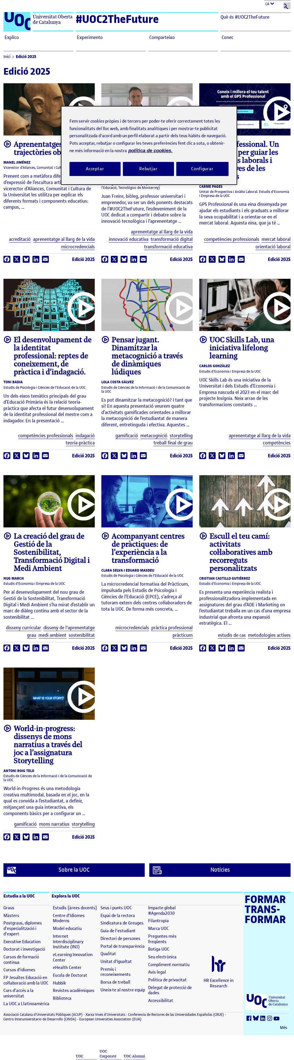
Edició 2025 (26, 57)
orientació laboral (273, 247)
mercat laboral (276, 239)
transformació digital (172, 239)
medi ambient (52, 635)
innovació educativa (128, 239)
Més (283, 1027)
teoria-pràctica (80, 443)
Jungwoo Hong (241, 520)
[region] (149, 145)
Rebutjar (148, 169)
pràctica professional (172, 628)
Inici (6, 56)
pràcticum (183, 635)
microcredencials (78, 247)
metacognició (153, 436)
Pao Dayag (45, 520)
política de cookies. (150, 150)
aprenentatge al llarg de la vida (64, 239)
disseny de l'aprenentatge (69, 628)
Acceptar (95, 169)
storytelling (181, 436)
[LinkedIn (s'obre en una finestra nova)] (263, 1018)
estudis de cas (232, 635)
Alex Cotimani (45, 324)
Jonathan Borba (241, 324)
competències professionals (231, 239)
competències (277, 443)
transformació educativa (168, 247)
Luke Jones (143, 324)
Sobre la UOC (74, 869)
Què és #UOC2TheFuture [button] (244, 17)
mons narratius (54, 824)
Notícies (220, 869)
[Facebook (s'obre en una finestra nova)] (250, 1018)
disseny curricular (23, 628)
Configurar (202, 169)
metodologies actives (269, 635)
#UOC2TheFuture (117, 19)
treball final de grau (173, 443)
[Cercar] (287, 5)
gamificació (126, 436)
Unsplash (71, 324)
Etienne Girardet (45, 712)
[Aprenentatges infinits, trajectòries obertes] (49, 109)
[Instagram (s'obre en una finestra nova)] (270, 1018)
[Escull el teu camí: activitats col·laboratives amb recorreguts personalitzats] (245, 501)
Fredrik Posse (45, 128)
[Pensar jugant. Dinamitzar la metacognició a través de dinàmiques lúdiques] (147, 305)
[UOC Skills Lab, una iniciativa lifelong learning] (245, 305)
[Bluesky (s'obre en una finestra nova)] (257, 1018)
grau (31, 635)
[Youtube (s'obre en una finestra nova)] (277, 1018)
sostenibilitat (82, 635)
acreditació (20, 239)
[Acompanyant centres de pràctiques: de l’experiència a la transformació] (147, 501)
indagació (85, 436)
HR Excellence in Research (218, 983)
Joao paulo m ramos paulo (143, 520)
